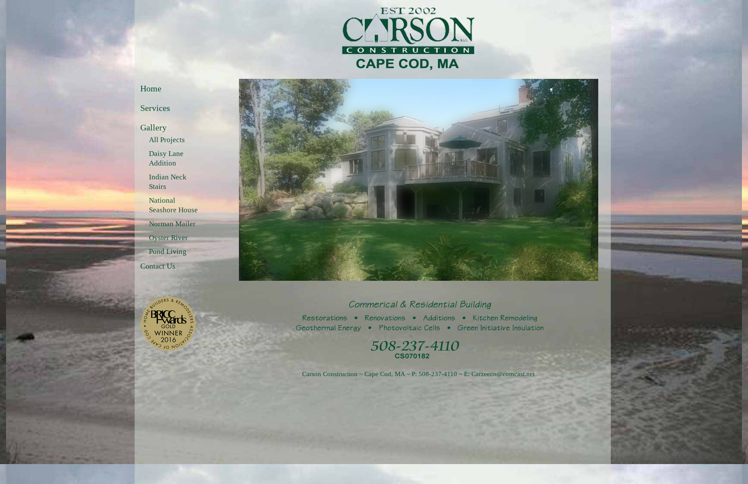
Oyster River (168, 238)
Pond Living (168, 251)
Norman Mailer (172, 224)
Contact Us (157, 266)
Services (155, 108)
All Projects (167, 140)
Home (150, 88)
